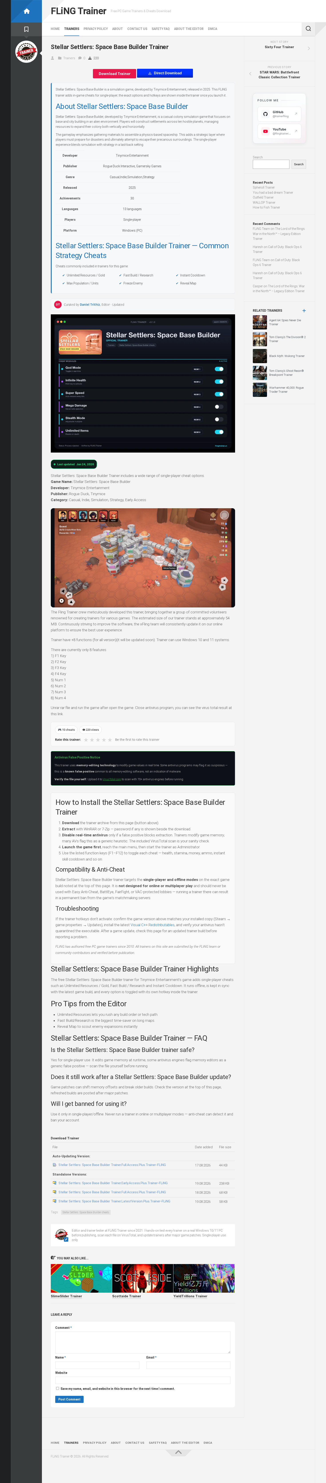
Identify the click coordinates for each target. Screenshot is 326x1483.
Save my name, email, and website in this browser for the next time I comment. (118, 1388)
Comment (63, 1327)
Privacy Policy (96, 29)
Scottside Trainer (126, 1296)
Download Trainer (114, 73)
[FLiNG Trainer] (26, 11)
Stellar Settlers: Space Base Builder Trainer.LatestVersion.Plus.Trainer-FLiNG (114, 1201)
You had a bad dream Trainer (273, 192)
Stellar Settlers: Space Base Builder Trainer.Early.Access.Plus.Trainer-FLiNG (113, 1183)
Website (61, 1373)
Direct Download (168, 73)
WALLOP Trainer (264, 202)
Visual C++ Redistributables (153, 925)
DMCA (212, 29)
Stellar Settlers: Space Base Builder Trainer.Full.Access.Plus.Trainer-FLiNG (112, 1165)
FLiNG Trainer (78, 11)
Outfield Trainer (263, 197)
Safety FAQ (161, 29)
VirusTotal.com (112, 779)
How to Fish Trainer (266, 207)
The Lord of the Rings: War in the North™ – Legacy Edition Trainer (279, 233)
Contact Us (137, 29)
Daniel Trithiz (90, 304)
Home (55, 29)
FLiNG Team (261, 228)
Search (258, 157)
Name (60, 1357)
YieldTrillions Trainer (190, 1296)
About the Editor (189, 29)
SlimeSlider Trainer (66, 1296)
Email (151, 1357)
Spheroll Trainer (264, 187)
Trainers (71, 29)
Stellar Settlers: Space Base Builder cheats (86, 1212)
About (117, 29)
